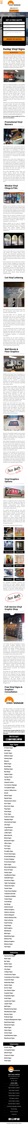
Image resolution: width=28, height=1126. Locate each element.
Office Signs (7, 843)
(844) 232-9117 (14, 8)
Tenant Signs (8, 888)
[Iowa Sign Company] (14, 1069)
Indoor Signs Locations (14, 1090)
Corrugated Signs (9, 787)
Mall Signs (7, 1006)
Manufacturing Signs (10, 1009)
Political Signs (8, 1017)
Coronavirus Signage (10, 785)
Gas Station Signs (9, 990)
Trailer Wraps (8, 899)
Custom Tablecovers (10, 790)
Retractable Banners (10, 867)
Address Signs (8, 756)
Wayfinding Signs (9, 936)
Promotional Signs (9, 862)
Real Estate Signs (9, 1022)
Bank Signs (7, 958)
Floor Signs (7, 814)
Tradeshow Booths (9, 893)
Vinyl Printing (8, 923)
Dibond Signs (8, 795)
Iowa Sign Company (14, 1085)
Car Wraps (7, 779)
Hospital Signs (8, 993)
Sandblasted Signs (9, 875)
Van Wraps (7, 904)
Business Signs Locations (14, 1103)
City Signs (7, 969)
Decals (6, 793)
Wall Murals (7, 931)
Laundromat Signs (9, 1001)
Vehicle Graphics (9, 909)
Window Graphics (9, 941)
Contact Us (14, 1114)
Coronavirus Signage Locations (14, 1106)
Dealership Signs (9, 982)
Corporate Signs (9, 979)
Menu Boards (8, 835)
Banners (6, 761)
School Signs (8, 1033)
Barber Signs (8, 964)
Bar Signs (7, 961)
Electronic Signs (9, 806)
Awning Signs (8, 758)
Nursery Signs (8, 1014)
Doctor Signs (8, 988)
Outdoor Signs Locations (14, 1093)
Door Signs (7, 803)
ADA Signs (7, 750)
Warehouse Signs (9, 1038)
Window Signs (8, 944)
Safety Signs (8, 872)
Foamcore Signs (9, 817)
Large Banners (8, 827)
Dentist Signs (8, 985)
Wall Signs (7, 933)
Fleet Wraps (7, 811)
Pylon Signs (7, 864)
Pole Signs (7, 848)
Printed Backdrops (9, 856)
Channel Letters (9, 782)
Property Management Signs (12, 1019)
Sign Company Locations (14, 1087)
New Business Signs (10, 1011)
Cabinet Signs (8, 774)
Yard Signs (7, 946)
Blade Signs (7, 763)
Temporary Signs (9, 885)
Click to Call (14, 10)
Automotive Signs (9, 956)
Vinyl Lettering (8, 920)
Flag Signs (7, 809)
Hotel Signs (7, 998)
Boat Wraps (7, 766)
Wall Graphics (8, 928)
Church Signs (8, 966)
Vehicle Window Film (10, 917)
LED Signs (7, 824)
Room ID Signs (8, 870)
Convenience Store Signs (11, 977)
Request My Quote (13, 39)
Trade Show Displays (10, 891)
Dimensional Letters (10, 801)
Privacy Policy (14, 1109)
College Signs (8, 972)
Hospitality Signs (9, 995)
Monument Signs (9, 840)
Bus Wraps (7, 771)
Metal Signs (7, 838)
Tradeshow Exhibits (10, 896)
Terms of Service (14, 1111)
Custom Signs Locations (14, 1101)
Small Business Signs (10, 1035)
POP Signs (7, 846)
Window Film (8, 938)
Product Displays (9, 859)
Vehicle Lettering (9, 912)
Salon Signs (7, 1030)
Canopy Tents (8, 777)
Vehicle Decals (8, 907)
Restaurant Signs (9, 1025)
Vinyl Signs (7, 1060)
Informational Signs (10, 822)
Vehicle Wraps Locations (14, 1095)
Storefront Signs (9, 880)
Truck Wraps (8, 901)
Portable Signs (8, 851)
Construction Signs (10, 974)
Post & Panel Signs (9, 854)
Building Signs (8, 769)
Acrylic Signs (8, 753)
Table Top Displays (9, 883)
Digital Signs (8, 798)
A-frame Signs (8, 748)
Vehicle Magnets (9, 915)
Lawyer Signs (8, 1003)
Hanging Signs (8, 819)
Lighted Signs (8, 830)
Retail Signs (7, 1027)
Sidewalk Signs (8, 877)
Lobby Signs (7, 832)
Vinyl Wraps (7, 925)
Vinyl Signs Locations (14, 1098)
